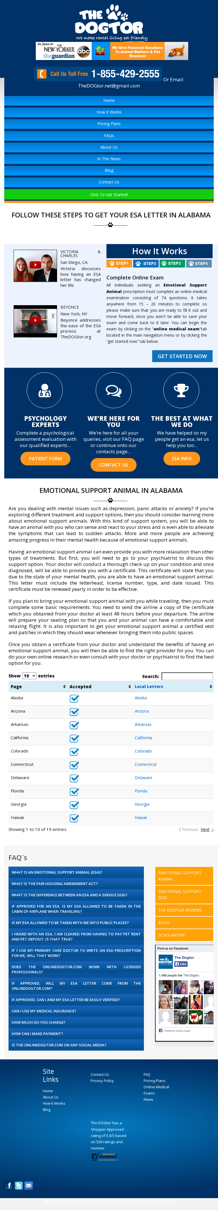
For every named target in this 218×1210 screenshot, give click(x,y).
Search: (150, 676)
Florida (141, 791)
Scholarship (171, 935)
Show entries (31, 676)
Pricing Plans (109, 123)
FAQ (147, 1074)
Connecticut (146, 764)
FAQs (109, 135)
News (148, 1099)
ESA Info (182, 459)
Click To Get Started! (109, 194)
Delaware (143, 777)
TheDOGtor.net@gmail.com (109, 85)
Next (205, 829)
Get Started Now (182, 356)
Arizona (142, 711)
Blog (109, 170)
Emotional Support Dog (180, 894)
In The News (109, 158)
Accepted (80, 686)
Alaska (141, 697)
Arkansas (143, 724)
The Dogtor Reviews (180, 910)
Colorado (143, 751)
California (143, 737)
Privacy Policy (102, 1080)
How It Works (109, 112)
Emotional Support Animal (180, 876)
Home (109, 100)
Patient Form (45, 459)
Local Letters (149, 686)
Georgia (142, 804)
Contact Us (109, 182)
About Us (109, 147)
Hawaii (141, 817)
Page (16, 686)
